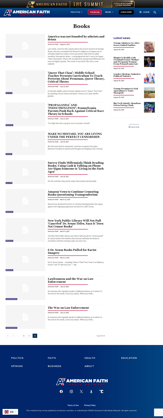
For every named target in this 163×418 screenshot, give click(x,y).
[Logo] (27, 12)
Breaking (9, 125)
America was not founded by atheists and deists (76, 38)
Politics (9, 93)
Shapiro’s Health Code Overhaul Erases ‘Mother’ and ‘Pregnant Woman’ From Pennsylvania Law (126, 61)
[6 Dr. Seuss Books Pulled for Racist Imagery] (25, 259)
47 (29, 336)
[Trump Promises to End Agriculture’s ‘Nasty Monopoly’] (149, 92)
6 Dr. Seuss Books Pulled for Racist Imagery (72, 251)
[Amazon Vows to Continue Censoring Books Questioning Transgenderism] (25, 201)
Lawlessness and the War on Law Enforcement (70, 280)
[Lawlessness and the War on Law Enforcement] (25, 288)
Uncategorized (11, 299)
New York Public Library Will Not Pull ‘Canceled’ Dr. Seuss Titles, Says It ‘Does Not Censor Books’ (75, 223)
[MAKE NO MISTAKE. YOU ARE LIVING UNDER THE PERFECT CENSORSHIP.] (25, 143)
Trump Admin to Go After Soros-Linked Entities (126, 44)
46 (23, 336)
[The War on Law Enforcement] (25, 317)
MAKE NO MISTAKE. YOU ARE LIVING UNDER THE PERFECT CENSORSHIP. (75, 135)
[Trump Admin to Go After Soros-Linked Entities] (149, 47)
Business (54, 366)
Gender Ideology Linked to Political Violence (126, 75)
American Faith (53, 44)
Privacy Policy (90, 405)
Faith (52, 357)
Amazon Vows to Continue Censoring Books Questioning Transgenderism (73, 193)
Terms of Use (73, 405)
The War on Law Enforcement (68, 308)
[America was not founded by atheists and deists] (25, 46)
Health (90, 357)
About (89, 366)
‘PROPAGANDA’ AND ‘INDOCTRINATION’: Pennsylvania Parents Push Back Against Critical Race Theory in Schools (76, 110)
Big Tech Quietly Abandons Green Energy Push (127, 104)
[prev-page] (8, 336)
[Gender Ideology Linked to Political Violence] (149, 78)
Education (129, 357)
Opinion (9, 57)
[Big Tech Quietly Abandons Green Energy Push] (149, 107)
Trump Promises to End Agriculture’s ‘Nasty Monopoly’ (125, 91)
